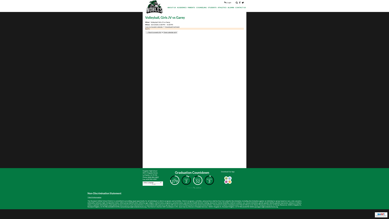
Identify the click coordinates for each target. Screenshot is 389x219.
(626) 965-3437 (153, 177)
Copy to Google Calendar (154, 27)
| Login (229, 2)
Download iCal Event (172, 27)
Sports (147, 29)
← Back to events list (153, 32)
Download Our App (228, 172)
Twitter (243, 3)
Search (237, 3)
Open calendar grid (170, 32)
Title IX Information (94, 197)
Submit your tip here (381, 216)
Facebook (240, 3)
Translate (159, 184)
